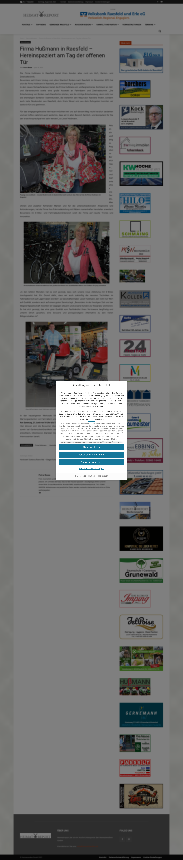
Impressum (103, 476)
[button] (91, 447)
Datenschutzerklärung (95, 419)
